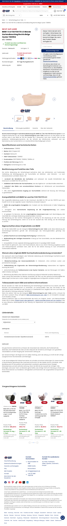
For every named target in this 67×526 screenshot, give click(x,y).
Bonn (51, 515)
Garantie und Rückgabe (8, 7)
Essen (54, 512)
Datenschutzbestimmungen (13, 463)
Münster (56, 515)
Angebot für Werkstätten (33, 7)
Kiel (11, 520)
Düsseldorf (43, 512)
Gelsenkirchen (34, 518)
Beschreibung (8, 128)
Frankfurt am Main (28, 512)
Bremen (6, 515)
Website (45, 7)
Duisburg (29, 515)
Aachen (15, 520)
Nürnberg (23, 515)
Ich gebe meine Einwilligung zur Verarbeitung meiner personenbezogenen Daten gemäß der (53, 57)
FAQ (24, 7)
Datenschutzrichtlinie (50, 77)
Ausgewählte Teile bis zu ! (32, 4)
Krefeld (47, 520)
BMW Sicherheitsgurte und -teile (37, 295)
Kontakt (19, 7)
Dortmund (49, 512)
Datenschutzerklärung (50, 61)
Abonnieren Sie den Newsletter (10, 477)
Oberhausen (58, 520)
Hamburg (10, 512)
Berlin (5, 512)
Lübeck (52, 520)
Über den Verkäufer (46, 128)
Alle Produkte (8, 471)
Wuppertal (41, 515)
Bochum (35, 515)
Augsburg (19, 518)
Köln (21, 512)
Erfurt (5, 523)
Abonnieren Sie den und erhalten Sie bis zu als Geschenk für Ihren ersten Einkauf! (33, 1)
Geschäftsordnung (10, 461)
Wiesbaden (26, 518)
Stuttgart (36, 512)
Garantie (35, 128)
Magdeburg (29, 520)
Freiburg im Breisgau (39, 520)
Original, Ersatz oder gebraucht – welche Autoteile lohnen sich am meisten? (38, 300)
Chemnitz (6, 520)
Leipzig (59, 512)
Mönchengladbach (44, 518)
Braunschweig (54, 518)
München (16, 512)
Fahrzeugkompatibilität (23, 128)
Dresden (11, 515)
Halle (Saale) (21, 520)
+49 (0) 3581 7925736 (31, 474)
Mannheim (13, 518)
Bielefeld (47, 515)
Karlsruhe (6, 518)
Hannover (17, 515)
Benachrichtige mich (52, 51)
